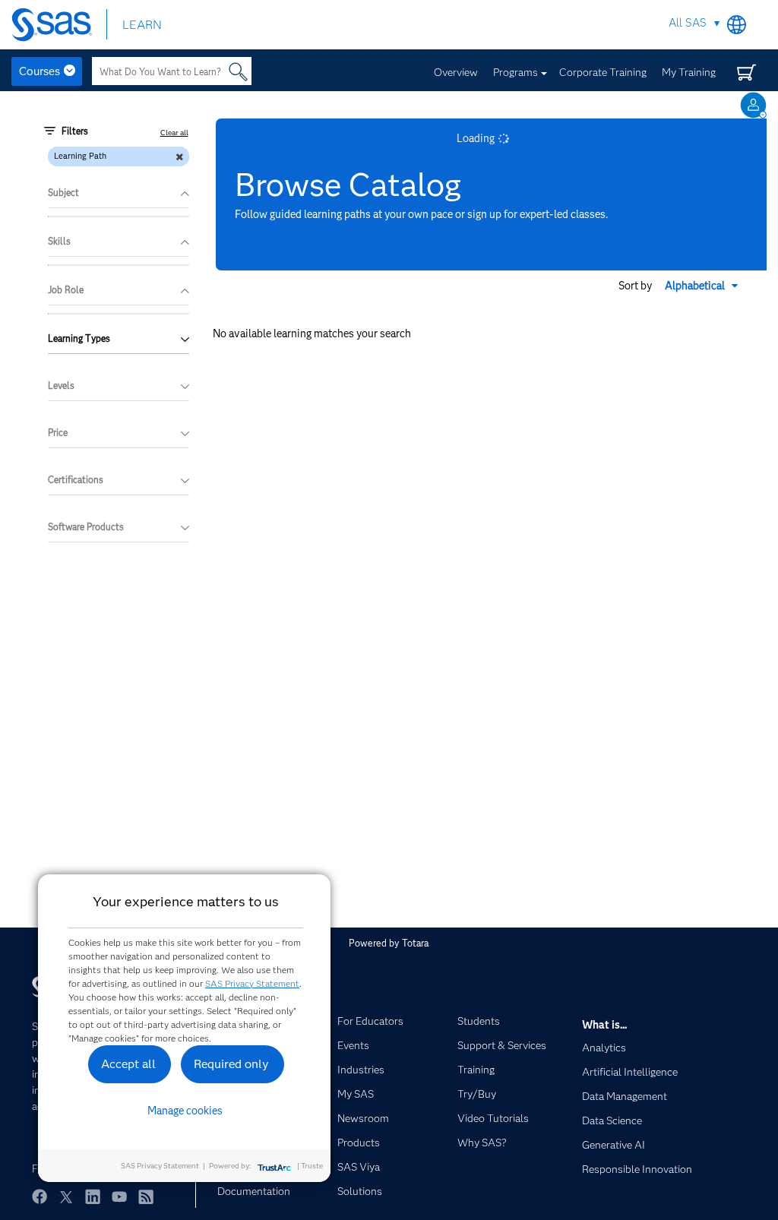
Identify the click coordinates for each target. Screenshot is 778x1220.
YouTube (119, 1196)
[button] (703, 285)
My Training (689, 72)
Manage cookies (185, 1110)
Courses (39, 71)
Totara (415, 943)
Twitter (66, 1196)
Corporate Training (603, 72)
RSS (145, 1196)
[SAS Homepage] (58, 25)
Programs (515, 72)
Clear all (174, 132)
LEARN (142, 24)
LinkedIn (92, 1196)
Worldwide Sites (736, 24)
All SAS (688, 23)
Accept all (128, 1064)
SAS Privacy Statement (252, 983)
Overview (456, 72)
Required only (231, 1064)
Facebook (39, 1196)
